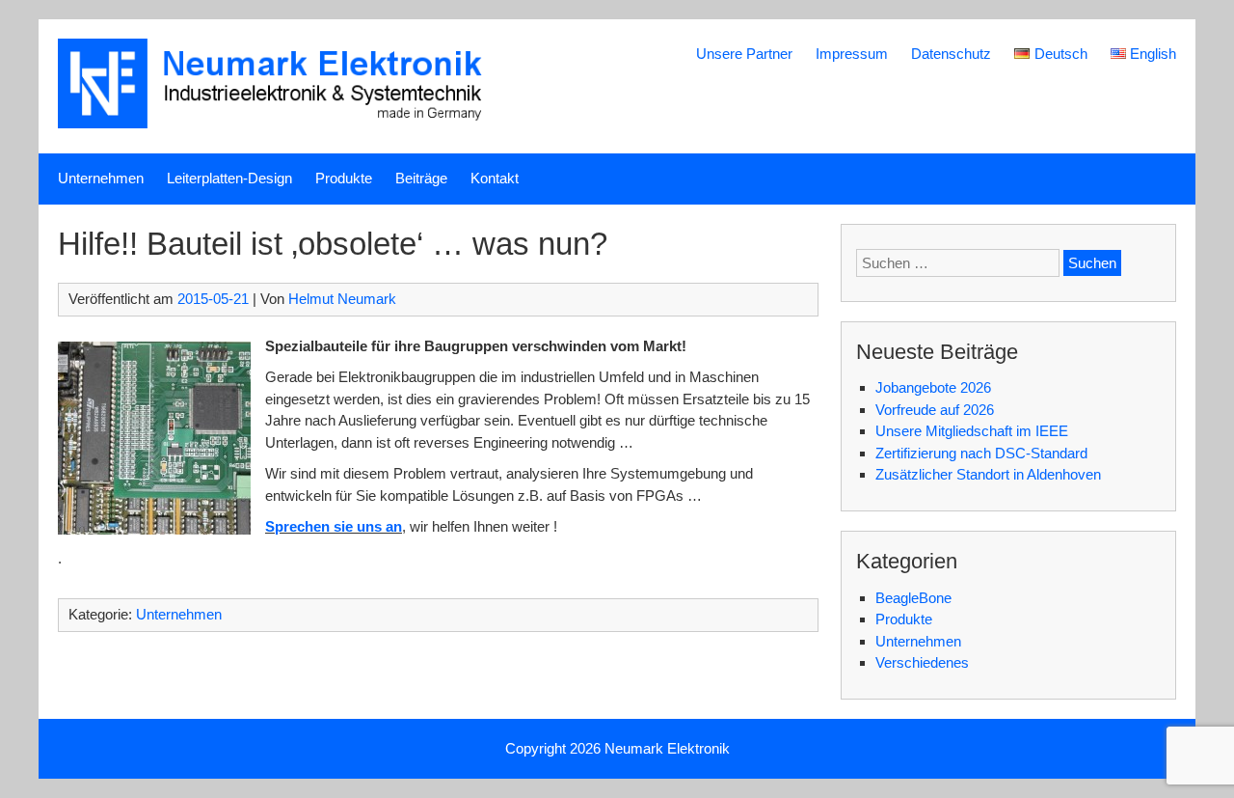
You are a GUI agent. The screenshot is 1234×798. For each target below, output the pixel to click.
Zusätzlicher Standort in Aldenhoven (988, 474)
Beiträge (421, 178)
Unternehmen (101, 178)
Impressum (852, 53)
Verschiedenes (922, 662)
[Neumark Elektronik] (281, 123)
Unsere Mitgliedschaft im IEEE (971, 431)
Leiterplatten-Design (229, 178)
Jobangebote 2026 (933, 387)
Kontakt (494, 178)
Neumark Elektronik (667, 748)
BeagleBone (913, 598)
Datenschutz (951, 53)
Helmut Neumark (342, 298)
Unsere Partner (744, 53)
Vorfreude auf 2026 (934, 409)
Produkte (343, 178)
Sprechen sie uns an (333, 526)
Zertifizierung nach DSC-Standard (981, 453)
